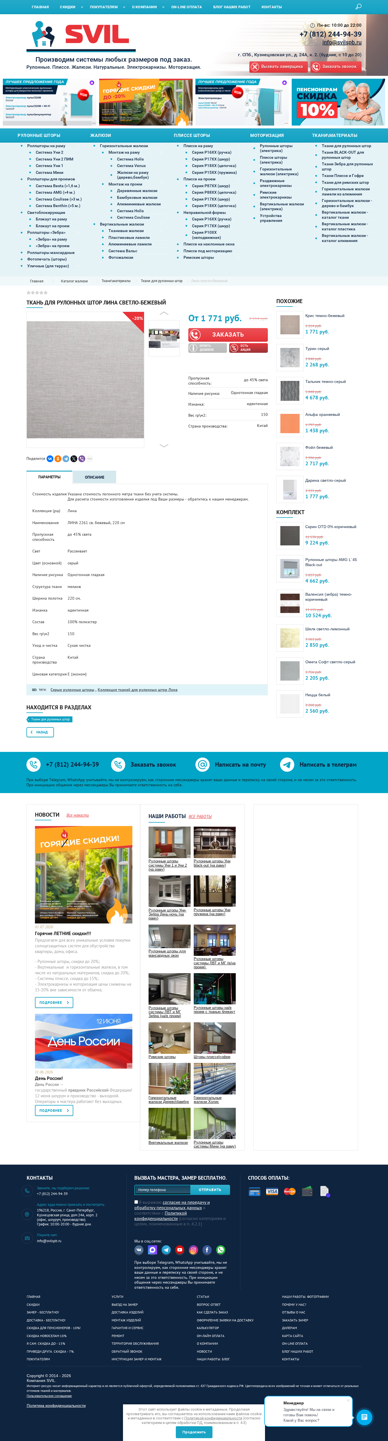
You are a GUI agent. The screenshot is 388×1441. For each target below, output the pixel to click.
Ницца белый (317, 695)
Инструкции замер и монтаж (137, 1359)
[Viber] (81, 458)
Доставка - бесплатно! (46, 1320)
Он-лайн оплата (210, 1336)
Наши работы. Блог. (213, 1359)
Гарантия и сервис (127, 1328)
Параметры (49, 476)
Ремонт (118, 1336)
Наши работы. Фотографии (305, 1296)
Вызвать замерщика (282, 66)
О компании (207, 1343)
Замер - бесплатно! (43, 1312)
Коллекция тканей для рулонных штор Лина (138, 689)
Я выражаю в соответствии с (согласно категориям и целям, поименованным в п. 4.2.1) (180, 1213)
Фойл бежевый (319, 447)
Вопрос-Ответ (209, 1304)
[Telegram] (65, 458)
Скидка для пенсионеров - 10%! (54, 1328)
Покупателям (38, 1359)
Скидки (33, 1304)
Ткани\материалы (116, 281)
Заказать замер (295, 1320)
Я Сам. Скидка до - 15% (46, 1343)
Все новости (77, 815)
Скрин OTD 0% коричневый (330, 526)
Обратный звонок (127, 1351)
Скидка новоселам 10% (46, 1336)
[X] (73, 458)
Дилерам (289, 1328)
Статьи (203, 1296)
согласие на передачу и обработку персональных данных (172, 1204)
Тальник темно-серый (325, 381)
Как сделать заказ (212, 1312)
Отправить (210, 1189)
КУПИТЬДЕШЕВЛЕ (207, 347)
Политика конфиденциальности (56, 1405)
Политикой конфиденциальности (160, 1215)
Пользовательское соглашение (49, 1396)
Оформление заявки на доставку (225, 1320)
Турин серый (317, 348)
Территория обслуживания (135, 1343)
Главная (33, 1296)
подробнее (50, 1002)
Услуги (117, 1296)
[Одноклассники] (58, 458)
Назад (42, 732)
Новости (204, 1351)
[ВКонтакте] (50, 458)
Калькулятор (208, 1328)
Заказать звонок (339, 66)
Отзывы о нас (293, 1312)
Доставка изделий (127, 1312)
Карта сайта (292, 1336)
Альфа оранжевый (322, 414)
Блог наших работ (297, 1351)
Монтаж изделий (126, 1320)
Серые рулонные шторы (72, 689)
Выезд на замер (125, 1304)
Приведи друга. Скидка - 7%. (50, 1351)
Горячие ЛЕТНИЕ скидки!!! (63, 933)
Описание (94, 477)
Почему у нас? (294, 1304)
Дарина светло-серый (325, 480)
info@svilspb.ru (342, 42)
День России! (49, 1078)
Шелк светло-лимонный (327, 629)
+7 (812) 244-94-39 (331, 34)
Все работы (200, 816)
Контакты (290, 1359)
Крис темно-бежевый (325, 315)
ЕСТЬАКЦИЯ (246, 347)
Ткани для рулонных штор (161, 281)
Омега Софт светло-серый (330, 662)
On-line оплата (295, 1343)
